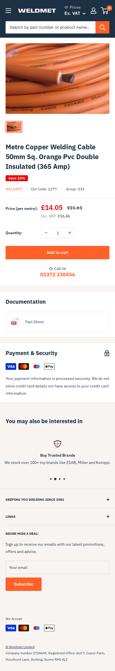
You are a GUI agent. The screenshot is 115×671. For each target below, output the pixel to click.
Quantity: (14, 232)
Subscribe (23, 584)
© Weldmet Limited (20, 647)
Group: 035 (75, 189)
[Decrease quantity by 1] (46, 233)
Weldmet (14, 189)
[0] (104, 10)
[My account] (93, 11)
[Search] (102, 27)
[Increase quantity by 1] (70, 233)
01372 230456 (57, 274)
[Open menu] (8, 10)
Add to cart (57, 252)
